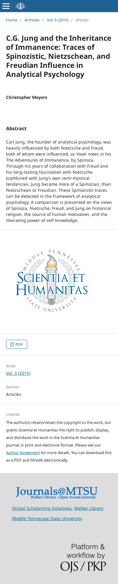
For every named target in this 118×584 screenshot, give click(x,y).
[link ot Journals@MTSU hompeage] (56, 498)
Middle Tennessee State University (47, 518)
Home (11, 20)
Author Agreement (23, 452)
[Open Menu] (6, 6)
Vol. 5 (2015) (57, 20)
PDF (19, 344)
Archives (32, 20)
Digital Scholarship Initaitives (42, 508)
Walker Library (88, 508)
